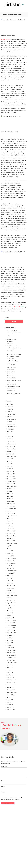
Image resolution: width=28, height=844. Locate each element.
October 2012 (11, 690)
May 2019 (10, 523)
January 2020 (11, 506)
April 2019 (10, 526)
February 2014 (11, 650)
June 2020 (10, 493)
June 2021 (10, 464)
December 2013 (11, 655)
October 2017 (11, 568)
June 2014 (10, 640)
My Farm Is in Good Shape (12, 362)
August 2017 (10, 573)
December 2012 (11, 685)
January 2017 (11, 585)
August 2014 (10, 635)
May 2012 (10, 702)
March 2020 (10, 501)
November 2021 (11, 451)
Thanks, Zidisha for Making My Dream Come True (14, 333)
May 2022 (10, 436)
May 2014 (10, 642)
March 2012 (10, 707)
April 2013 (10, 675)
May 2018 (10, 551)
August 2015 (10, 605)
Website (3, 792)
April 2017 (10, 583)
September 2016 (12, 595)
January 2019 (11, 533)
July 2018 (9, 546)
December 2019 (11, 508)
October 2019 (11, 513)
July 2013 (9, 667)
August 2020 (10, 488)
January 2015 (11, 623)
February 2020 (11, 503)
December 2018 (11, 536)
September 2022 (12, 426)
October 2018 (11, 541)
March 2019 (10, 528)
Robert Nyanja (5, 39)
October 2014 (11, 630)
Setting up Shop (11, 367)
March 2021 (10, 471)
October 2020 (11, 483)
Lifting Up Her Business (13, 393)
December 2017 (11, 563)
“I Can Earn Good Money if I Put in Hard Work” (14, 355)
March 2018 (10, 556)
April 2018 (10, 553)
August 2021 (10, 459)
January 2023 (11, 416)
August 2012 (10, 695)
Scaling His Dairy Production (12, 340)
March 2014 (10, 647)
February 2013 (11, 680)
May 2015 (10, 613)
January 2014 (11, 652)
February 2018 (11, 558)
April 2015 (10, 615)
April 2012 (10, 705)
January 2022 (11, 446)
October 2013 (11, 660)
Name (3, 780)
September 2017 (12, 570)
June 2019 (10, 521)
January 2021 (11, 476)
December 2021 (11, 449)
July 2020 (9, 491)
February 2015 (11, 620)
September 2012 (12, 692)
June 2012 (10, 700)
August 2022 (10, 429)
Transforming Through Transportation (13, 388)
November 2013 (11, 657)
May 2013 (10, 672)
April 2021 (10, 469)
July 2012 (9, 697)
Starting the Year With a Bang (14, 381)
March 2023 (10, 411)
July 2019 (9, 518)
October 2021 (11, 454)
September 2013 (12, 662)
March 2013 (10, 677)
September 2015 (12, 603)
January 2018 (11, 560)
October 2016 (11, 593)
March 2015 (10, 618)
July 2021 (9, 461)
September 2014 (12, 632)
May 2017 (10, 580)
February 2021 (11, 474)
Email (3, 786)
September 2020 (12, 486)
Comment (4, 766)
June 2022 (10, 434)
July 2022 (9, 431)
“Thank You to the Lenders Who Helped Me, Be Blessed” (14, 348)
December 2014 (11, 625)
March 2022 (10, 441)
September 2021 (12, 456)
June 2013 (10, 670)
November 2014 (11, 628)
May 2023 (10, 406)
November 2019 (11, 511)
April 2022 (10, 439)
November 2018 (11, 538)
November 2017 (11, 565)
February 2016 (11, 598)
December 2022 (11, 419)
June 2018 (10, 548)
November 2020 (11, 481)
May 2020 (10, 496)
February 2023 (11, 414)
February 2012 (11, 710)
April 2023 (10, 409)
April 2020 (10, 498)
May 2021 (10, 466)
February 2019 (11, 531)
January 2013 (11, 682)
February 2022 (11, 444)
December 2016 (11, 588)
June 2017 (10, 578)
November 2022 (11, 421)
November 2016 (11, 590)
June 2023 (10, 404)
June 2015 (10, 610)
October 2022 (11, 424)
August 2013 (10, 665)
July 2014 (9, 638)
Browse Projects (18, 307)
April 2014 (10, 645)
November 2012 (11, 687)
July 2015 (9, 608)
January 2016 (11, 600)
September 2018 (12, 543)
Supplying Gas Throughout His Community (11, 374)
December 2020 (11, 479)
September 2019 (12, 516)
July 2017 (9, 575)
